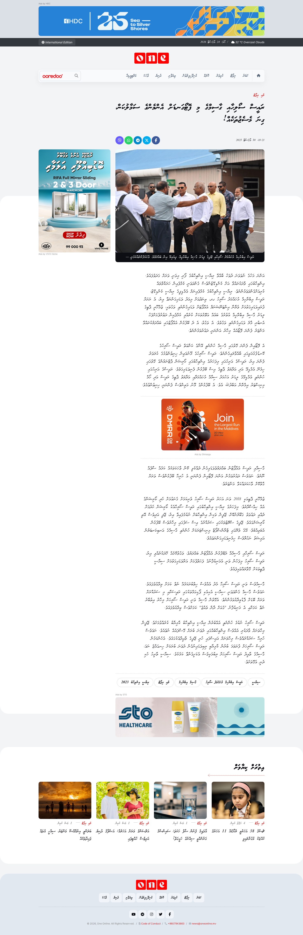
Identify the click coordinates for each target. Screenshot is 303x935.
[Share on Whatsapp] (128, 140)
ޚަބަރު (245, 76)
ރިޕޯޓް (233, 76)
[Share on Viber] (119, 140)
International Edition (58, 42)
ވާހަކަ (146, 76)
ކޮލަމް (206, 76)
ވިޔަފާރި (172, 76)
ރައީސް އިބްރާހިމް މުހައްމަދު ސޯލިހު (224, 682)
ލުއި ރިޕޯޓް (259, 95)
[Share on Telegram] (138, 140)
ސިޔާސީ (256, 682)
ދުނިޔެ (158, 76)
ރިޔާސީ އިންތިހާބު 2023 (135, 682)
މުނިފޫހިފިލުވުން (190, 76)
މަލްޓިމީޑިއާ (131, 76)
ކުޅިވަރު (219, 76)
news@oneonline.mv (204, 923)
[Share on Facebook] (156, 140)
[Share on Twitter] (147, 140)
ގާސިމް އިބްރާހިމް (187, 682)
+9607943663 (175, 923)
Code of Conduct (151, 923)
